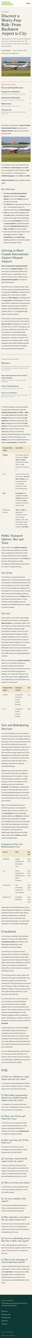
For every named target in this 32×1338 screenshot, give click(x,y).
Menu (28, 3)
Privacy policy (5, 1318)
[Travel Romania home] (7, 3)
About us (4, 1311)
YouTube (4, 1324)
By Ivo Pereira (6, 50)
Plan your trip (6, 1314)
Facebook (4, 1321)
